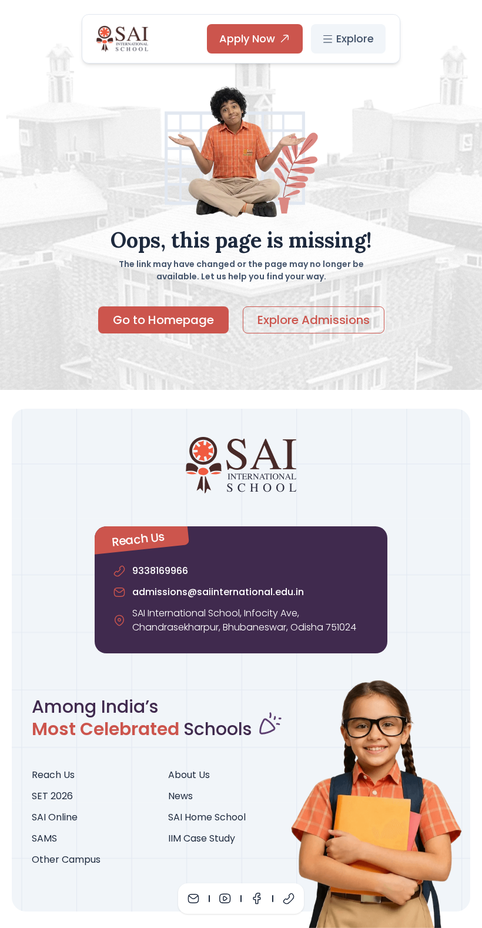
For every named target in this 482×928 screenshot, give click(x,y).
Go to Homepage (163, 320)
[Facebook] (257, 898)
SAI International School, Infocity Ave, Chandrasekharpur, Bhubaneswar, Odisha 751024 (244, 620)
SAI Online (55, 817)
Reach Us (53, 775)
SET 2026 (52, 796)
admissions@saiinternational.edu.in (218, 592)
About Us (189, 775)
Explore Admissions (313, 320)
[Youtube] (225, 898)
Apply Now (247, 38)
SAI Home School (207, 817)
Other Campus (66, 859)
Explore (355, 38)
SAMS (44, 838)
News (180, 796)
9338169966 (160, 571)
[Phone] (288, 898)
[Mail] (193, 898)
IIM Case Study (201, 838)
